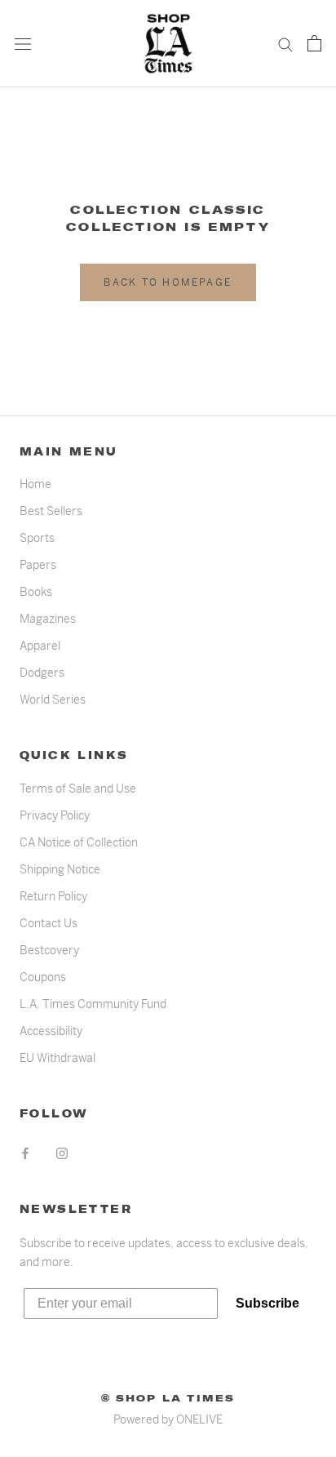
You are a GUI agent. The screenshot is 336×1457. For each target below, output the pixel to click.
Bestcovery (49, 950)
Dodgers (42, 672)
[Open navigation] (23, 44)
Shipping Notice (60, 869)
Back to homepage (168, 282)
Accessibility (51, 1031)
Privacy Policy (55, 815)
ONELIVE (199, 1419)
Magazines (48, 618)
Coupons (43, 977)
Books (36, 591)
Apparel (40, 645)
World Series (53, 699)
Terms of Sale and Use (78, 788)
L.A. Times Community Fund (93, 1004)
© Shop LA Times (168, 1398)
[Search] (285, 44)
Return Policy (53, 896)
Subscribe (267, 1303)
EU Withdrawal (57, 1058)
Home (35, 484)
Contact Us (48, 923)
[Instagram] (62, 1153)
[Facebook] (25, 1153)
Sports (37, 538)
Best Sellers (51, 511)
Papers (38, 564)
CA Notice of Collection (79, 842)
